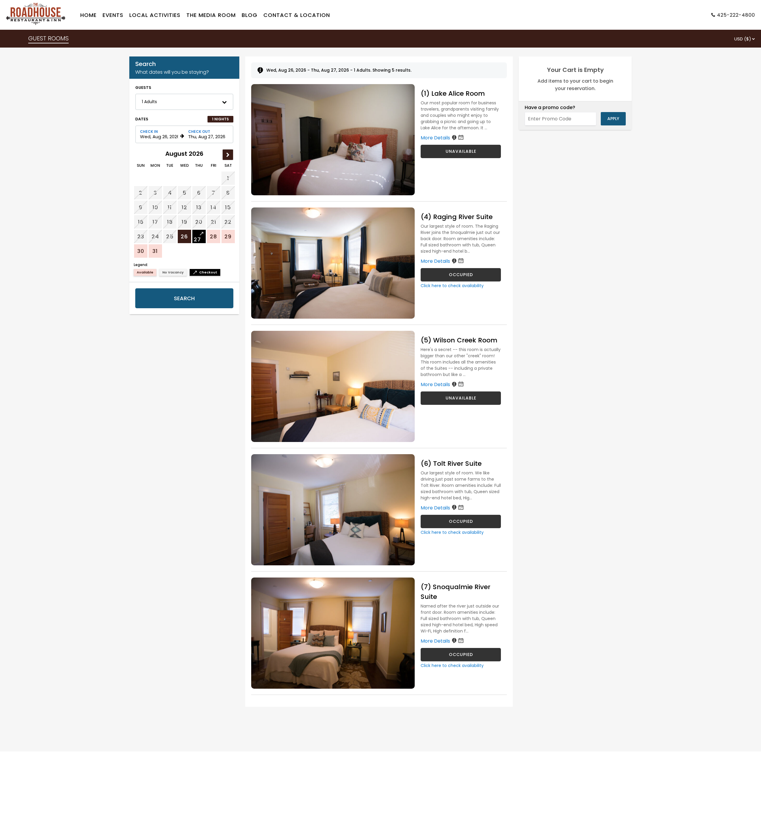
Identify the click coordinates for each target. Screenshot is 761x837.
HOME (88, 15)
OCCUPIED (461, 275)
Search (184, 298)
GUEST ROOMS (48, 38)
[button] (184, 102)
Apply (613, 119)
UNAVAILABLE (461, 151)
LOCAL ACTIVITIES (154, 15)
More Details (436, 137)
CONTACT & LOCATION (296, 15)
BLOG (249, 15)
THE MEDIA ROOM (211, 15)
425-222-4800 (736, 15)
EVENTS (113, 15)
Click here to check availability (452, 286)
